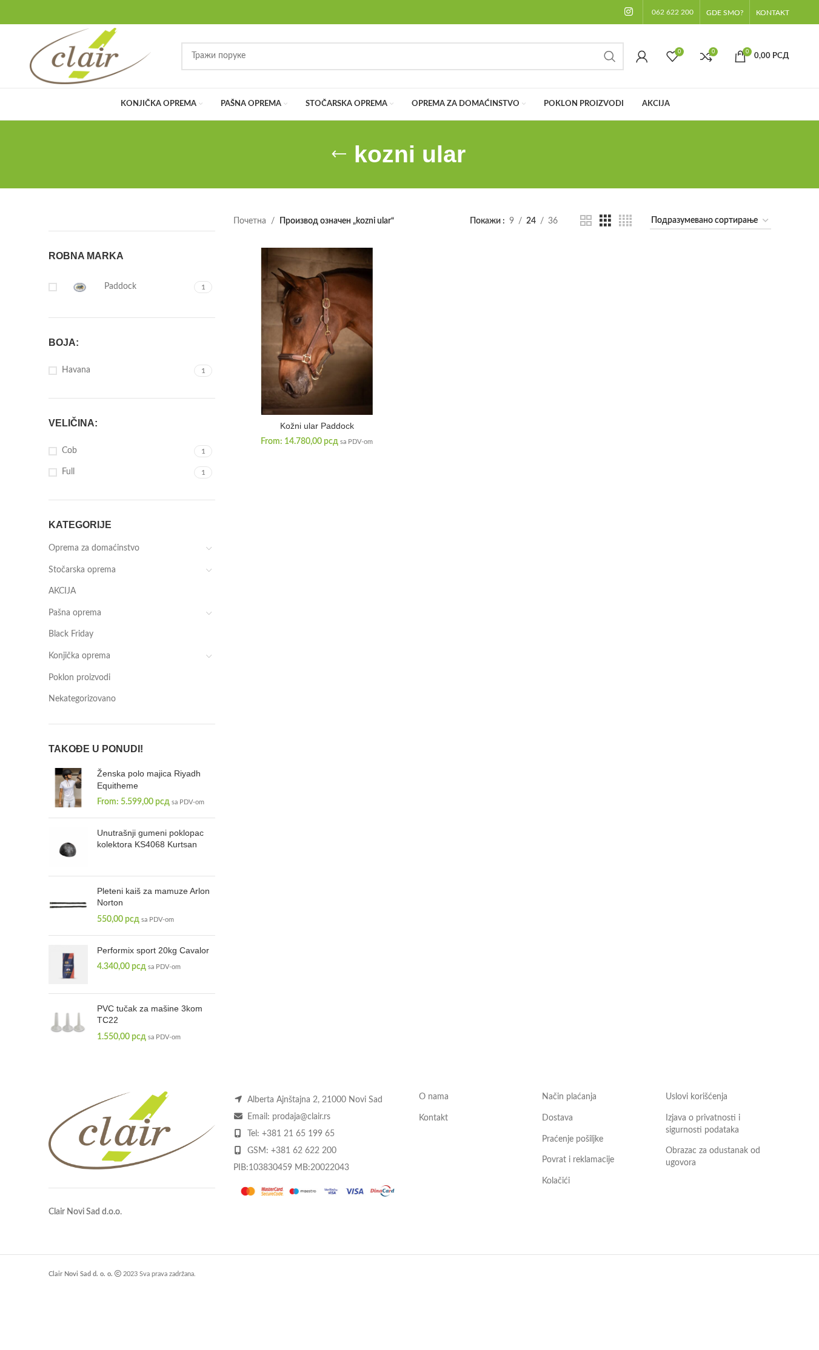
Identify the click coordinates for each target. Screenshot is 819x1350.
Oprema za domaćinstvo (93, 548)
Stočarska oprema (82, 570)
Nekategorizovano (82, 699)
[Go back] (339, 154)
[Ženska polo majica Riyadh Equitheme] (68, 788)
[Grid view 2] (586, 221)
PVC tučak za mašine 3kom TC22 (149, 1014)
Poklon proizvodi (79, 677)
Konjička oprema (79, 656)
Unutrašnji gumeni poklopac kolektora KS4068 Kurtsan (150, 839)
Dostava (557, 1118)
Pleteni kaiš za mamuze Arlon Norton (153, 897)
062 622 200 (673, 12)
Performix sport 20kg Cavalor (153, 950)
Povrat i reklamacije (578, 1160)
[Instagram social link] (628, 11)
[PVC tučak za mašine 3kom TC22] (68, 1023)
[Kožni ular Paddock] (317, 331)
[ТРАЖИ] (610, 56)
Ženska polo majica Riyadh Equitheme (149, 779)
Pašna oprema (74, 613)
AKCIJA (62, 591)
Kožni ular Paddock (317, 426)
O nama (434, 1097)
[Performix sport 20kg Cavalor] (68, 964)
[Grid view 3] (605, 221)
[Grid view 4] (625, 221)
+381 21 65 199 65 (298, 1134)
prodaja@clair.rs (301, 1117)
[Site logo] (90, 55)
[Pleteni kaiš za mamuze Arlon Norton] (68, 905)
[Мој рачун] (642, 56)
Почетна (249, 221)
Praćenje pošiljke (572, 1139)
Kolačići (556, 1181)
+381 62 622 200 (303, 1151)
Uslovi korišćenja (696, 1097)
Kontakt (433, 1118)
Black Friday (70, 634)
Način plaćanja (569, 1097)
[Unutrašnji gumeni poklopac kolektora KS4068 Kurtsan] (68, 847)
